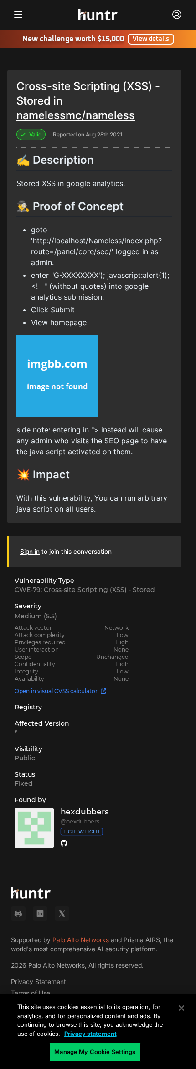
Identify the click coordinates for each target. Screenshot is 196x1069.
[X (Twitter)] (62, 913)
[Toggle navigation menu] (18, 14)
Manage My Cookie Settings (94, 1051)
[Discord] (18, 913)
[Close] (181, 1008)
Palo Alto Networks (80, 940)
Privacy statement (90, 1033)
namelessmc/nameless (75, 115)
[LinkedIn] (40, 913)
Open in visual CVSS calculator (56, 691)
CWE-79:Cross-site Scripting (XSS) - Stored (85, 590)
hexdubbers (85, 812)
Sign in (30, 551)
